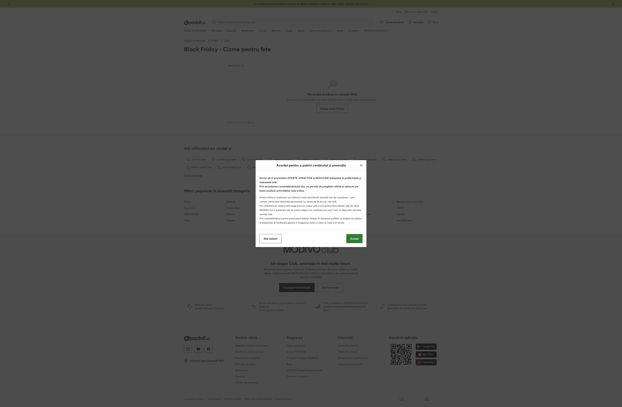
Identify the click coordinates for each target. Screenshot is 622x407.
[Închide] (361, 165)
